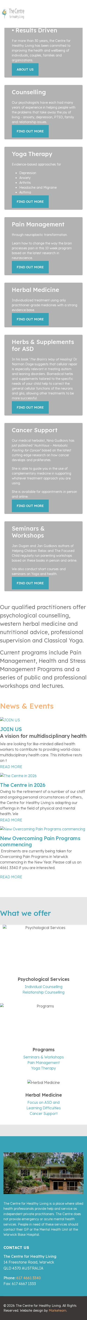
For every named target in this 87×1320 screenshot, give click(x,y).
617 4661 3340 (28, 1278)
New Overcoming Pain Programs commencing (40, 841)
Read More (11, 766)
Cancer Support (44, 1113)
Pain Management (43, 1062)
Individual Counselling (43, 986)
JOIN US (11, 729)
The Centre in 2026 (22, 785)
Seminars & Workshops (43, 1057)
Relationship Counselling (43, 992)
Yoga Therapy (43, 1068)
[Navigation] (76, 14)
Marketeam (57, 1310)
